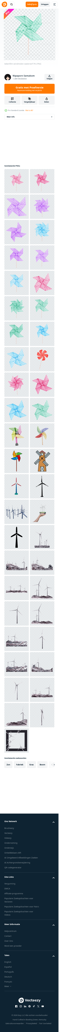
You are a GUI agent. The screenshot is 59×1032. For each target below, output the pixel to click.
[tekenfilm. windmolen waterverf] (16, 181)
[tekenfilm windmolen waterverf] (16, 207)
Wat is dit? (29, 110)
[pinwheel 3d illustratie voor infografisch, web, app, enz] (16, 690)
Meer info (11, 117)
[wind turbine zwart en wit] (16, 817)
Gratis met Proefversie (29, 89)
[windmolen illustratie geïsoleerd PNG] (16, 766)
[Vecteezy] (4, 4)
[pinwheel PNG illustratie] (16, 740)
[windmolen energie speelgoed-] (16, 562)
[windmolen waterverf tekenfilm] (16, 232)
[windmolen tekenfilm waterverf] (16, 257)
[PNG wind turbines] (16, 842)
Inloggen (45, 4)
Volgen (49, 79)
